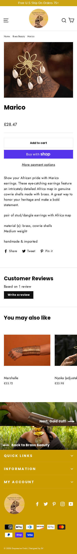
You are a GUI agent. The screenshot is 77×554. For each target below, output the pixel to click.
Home (7, 36)
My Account (19, 482)
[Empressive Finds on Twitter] (46, 503)
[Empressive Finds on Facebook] (37, 503)
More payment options (38, 164)
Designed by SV (36, 548)
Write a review (19, 295)
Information (20, 468)
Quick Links (18, 455)
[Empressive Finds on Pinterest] (54, 503)
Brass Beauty (19, 36)
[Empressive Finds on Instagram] (62, 503)
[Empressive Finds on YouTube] (71, 503)
